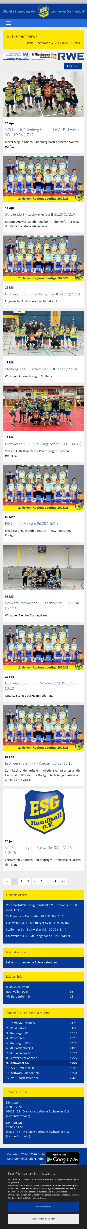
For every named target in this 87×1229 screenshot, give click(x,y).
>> (63, 881)
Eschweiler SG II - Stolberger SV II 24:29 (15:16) (42, 294)
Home (30, 43)
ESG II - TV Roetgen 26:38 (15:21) (31, 524)
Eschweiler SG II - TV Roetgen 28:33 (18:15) (39, 763)
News (76, 43)
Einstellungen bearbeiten (43, 1219)
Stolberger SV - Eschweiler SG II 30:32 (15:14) (41, 369)
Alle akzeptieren (43, 1206)
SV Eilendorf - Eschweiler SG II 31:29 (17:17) (40, 214)
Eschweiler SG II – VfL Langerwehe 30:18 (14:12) (43, 444)
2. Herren (61, 43)
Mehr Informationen (36, 1198)
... (48, 881)
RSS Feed (73, 66)
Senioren (44, 43)
